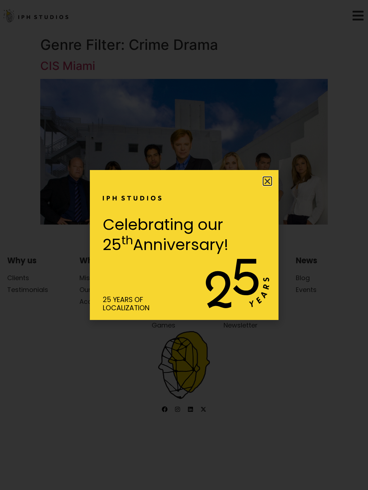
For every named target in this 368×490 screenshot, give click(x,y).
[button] (267, 181)
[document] (184, 245)
